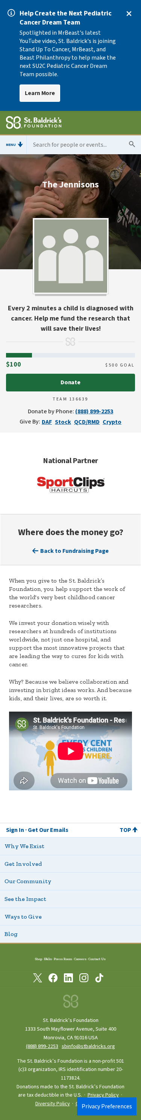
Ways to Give (23, 916)
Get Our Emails (48, 830)
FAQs (48, 959)
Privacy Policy (103, 1095)
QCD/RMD (87, 422)
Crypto (112, 422)
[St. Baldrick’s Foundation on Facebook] (53, 979)
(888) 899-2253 (94, 411)
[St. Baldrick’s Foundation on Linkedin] (68, 979)
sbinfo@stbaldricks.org (88, 1046)
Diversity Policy (52, 1104)
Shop (38, 959)
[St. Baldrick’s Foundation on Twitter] (37, 979)
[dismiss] (128, 13)
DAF (47, 422)
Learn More (40, 93)
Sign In (15, 830)
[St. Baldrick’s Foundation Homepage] (33, 123)
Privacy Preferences (107, 1106)
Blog (11, 933)
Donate (71, 382)
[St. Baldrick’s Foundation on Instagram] (83, 979)
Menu (11, 144)
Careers (80, 959)
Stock (63, 422)
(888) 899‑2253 (42, 1046)
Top (125, 830)
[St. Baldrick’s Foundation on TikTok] (99, 979)
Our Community (28, 881)
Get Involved (23, 863)
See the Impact (25, 898)
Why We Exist (24, 846)
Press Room (63, 959)
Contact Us (97, 959)
